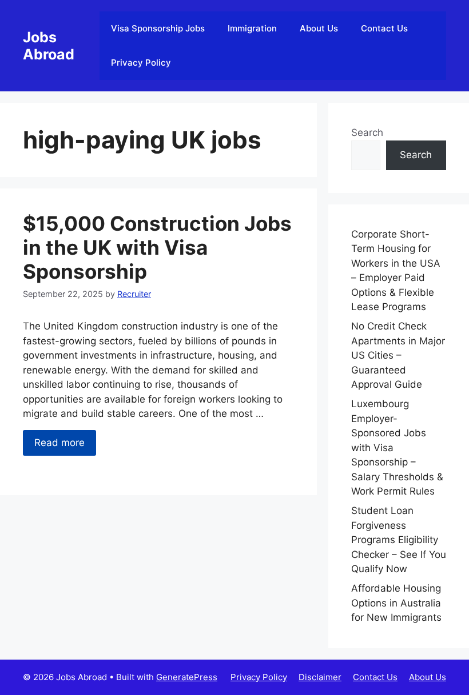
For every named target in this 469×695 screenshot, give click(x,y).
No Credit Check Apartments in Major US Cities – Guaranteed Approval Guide (398, 355)
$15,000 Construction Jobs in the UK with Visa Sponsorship (157, 247)
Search (367, 132)
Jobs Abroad (48, 46)
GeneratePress (186, 677)
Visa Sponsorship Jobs (158, 28)
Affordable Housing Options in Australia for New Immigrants (396, 602)
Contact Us (384, 28)
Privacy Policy (141, 62)
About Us (319, 28)
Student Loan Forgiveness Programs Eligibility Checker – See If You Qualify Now (398, 540)
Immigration (252, 28)
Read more (59, 442)
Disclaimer (320, 677)
